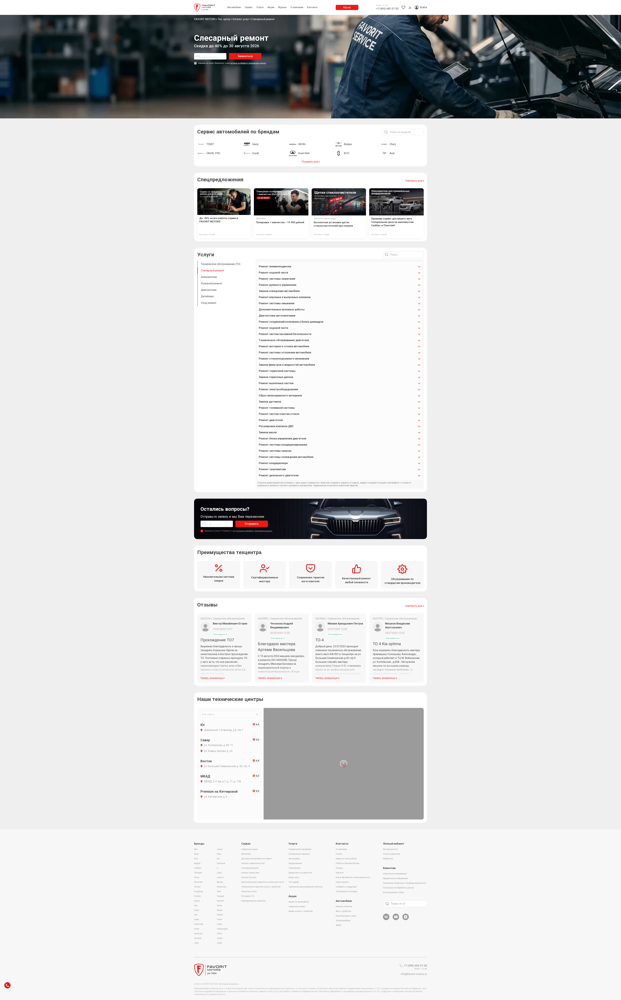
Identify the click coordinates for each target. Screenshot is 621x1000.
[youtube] (396, 919)
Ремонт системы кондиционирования (283, 444)
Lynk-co (220, 877)
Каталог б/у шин (248, 877)
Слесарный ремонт (212, 270)
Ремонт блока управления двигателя (282, 438)
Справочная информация (395, 874)
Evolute (197, 896)
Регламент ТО (247, 896)
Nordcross (221, 887)
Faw (196, 905)
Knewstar (221, 863)
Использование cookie (393, 892)
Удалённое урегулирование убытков (305, 887)
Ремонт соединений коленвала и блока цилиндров (291, 321)
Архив (338, 925)
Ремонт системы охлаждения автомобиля (286, 457)
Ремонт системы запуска (275, 450)
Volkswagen (222, 929)
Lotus (219, 873)
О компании (341, 849)
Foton (196, 910)
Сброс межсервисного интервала (280, 395)
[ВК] (386, 919)
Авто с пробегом (343, 911)
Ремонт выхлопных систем (276, 383)
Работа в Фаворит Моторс (348, 863)
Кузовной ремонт (211, 283)
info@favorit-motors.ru (414, 974)
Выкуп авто (294, 877)
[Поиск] (387, 903)
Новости (339, 873)
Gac (196, 915)
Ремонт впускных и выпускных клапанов (284, 297)
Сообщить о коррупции (346, 887)
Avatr (196, 854)
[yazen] (405, 919)
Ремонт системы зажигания (277, 278)
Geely (196, 919)
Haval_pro (198, 933)
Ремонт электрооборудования (278, 389)
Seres (219, 905)
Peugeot (220, 896)
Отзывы (339, 868)
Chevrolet (198, 882)
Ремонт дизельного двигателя (279, 475)
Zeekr (219, 943)
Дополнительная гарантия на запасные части (262, 882)
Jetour (220, 849)
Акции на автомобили (299, 902)
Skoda (219, 910)
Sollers (220, 915)
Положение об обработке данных (398, 888)
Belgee (197, 863)
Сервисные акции (249, 849)
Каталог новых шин (250, 873)
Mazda (220, 882)
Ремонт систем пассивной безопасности (285, 334)
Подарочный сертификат (300, 849)
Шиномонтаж (209, 277)
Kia (218, 859)
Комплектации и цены (346, 916)
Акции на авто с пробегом (301, 911)
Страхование (294, 868)
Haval (196, 929)
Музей (347, 7)
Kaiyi (219, 854)
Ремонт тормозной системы (277, 370)
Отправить (251, 523)
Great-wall (198, 924)
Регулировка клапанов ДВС (276, 426)
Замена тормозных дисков (276, 377)
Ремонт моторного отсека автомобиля (284, 346)
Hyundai (197, 938)
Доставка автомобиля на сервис (256, 859)
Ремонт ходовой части (273, 272)
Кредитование (295, 863)
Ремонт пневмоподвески (275, 266)
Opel (219, 891)
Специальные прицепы (299, 854)
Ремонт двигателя (271, 420)
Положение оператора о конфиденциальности (404, 883)
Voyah (220, 938)
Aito (196, 849)
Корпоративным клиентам (253, 901)
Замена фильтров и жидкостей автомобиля (287, 364)
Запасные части (249, 891)
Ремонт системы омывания (276, 303)
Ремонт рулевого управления (277, 284)
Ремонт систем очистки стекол (279, 413)
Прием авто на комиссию (300, 873)
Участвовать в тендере (346, 891)
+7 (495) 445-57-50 (415, 965)
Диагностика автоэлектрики (277, 315)
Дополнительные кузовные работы (282, 309)
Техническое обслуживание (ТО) (220, 264)
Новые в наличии (344, 906)
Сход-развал (208, 302)
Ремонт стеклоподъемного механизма (284, 358)
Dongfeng (198, 891)
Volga (219, 924)
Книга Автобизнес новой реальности (353, 877)
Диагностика (208, 289)
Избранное (388, 859)
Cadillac (197, 868)
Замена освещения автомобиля (279, 291)
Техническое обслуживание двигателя (284, 340)
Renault (220, 901)
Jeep (196, 943)
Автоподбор (294, 859)
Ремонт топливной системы (277, 407)
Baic (196, 859)
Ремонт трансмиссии (272, 469)
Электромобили (343, 920)
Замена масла (268, 432)
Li (217, 868)
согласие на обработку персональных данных (248, 63)
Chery (196, 877)
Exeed (197, 901)
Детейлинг (207, 296)
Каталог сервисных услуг (253, 863)
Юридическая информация (395, 878)
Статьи (339, 854)
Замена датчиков (270, 401)
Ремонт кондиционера (273, 463)
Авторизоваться (390, 849)
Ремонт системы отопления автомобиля (285, 352)
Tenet (219, 919)
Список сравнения (391, 854)
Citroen (197, 887)
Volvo (219, 933)
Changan (198, 873)
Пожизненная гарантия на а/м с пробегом (260, 887)
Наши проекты (342, 882)
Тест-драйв (294, 882)
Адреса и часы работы (346, 859)
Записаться (245, 56)
